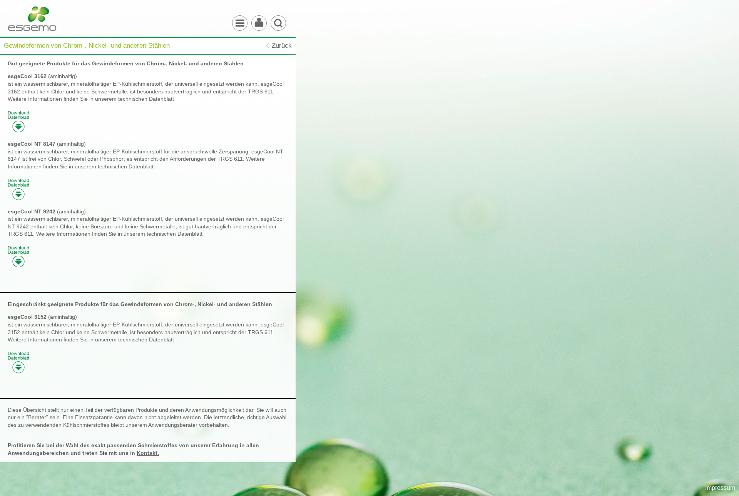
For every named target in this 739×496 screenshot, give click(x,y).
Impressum (720, 487)
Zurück (282, 45)
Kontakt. (148, 453)
